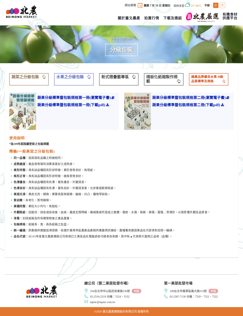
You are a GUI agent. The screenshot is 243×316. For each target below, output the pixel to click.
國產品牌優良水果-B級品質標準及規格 (207, 79)
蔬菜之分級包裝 (25, 77)
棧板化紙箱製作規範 (162, 79)
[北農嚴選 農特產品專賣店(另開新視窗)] (202, 17)
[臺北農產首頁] (21, 11)
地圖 (136, 291)
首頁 (113, 38)
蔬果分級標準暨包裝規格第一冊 (74, 98)
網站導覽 (130, 5)
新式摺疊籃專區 (115, 77)
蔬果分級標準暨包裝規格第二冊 (189, 98)
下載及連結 (126, 38)
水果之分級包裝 (70, 77)
